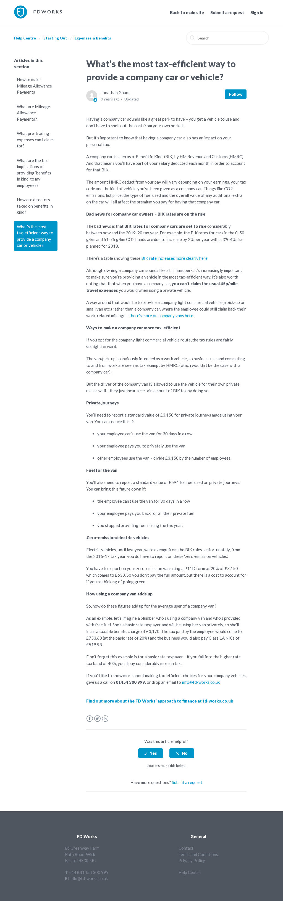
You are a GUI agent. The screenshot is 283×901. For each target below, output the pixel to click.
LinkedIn (105, 718)
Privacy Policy (192, 860)
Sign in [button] (256, 12)
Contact (186, 848)
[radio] (150, 753)
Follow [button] (235, 94)
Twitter (97, 718)
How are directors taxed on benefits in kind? (35, 205)
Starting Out (55, 38)
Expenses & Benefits (93, 38)
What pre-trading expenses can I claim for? (35, 139)
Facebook (89, 718)
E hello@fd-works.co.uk (86, 878)
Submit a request (227, 12)
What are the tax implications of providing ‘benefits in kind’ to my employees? (34, 173)
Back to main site (187, 12)
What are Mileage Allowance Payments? (33, 112)
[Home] (38, 16)
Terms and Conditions (198, 854)
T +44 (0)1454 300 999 (87, 872)
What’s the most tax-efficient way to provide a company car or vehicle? (35, 236)
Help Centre (25, 38)
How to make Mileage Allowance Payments (34, 85)
